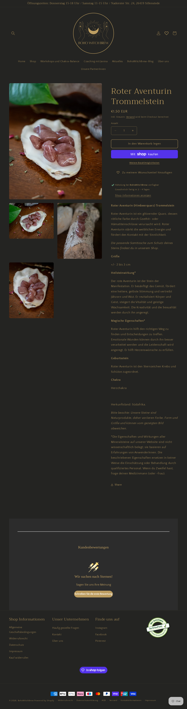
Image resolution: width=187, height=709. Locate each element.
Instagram (101, 628)
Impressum (15, 651)
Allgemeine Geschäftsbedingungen (22, 629)
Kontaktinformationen (131, 700)
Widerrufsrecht (18, 638)
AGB (104, 700)
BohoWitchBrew (26, 700)
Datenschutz (16, 645)
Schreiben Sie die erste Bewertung (93, 594)
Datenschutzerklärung (87, 700)
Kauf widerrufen (18, 657)
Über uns (57, 641)
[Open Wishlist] (167, 33)
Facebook (101, 634)
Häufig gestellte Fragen (65, 628)
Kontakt (56, 634)
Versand (130, 117)
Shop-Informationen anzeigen (133, 195)
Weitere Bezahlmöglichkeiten (144, 163)
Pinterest (100, 641)
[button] (13, 33)
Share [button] (118, 484)
